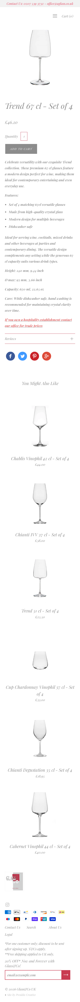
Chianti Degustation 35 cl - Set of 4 (40, 770)
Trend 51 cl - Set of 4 (40, 611)
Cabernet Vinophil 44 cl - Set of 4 (40, 846)
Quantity (11, 136)
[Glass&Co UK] (10, 356)
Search (31, 927)
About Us (55, 927)
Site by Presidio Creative (21, 995)
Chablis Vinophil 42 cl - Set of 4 (40, 458)
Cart (67, 16)
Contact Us (12, 927)
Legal (8, 934)
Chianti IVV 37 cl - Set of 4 (40, 534)
